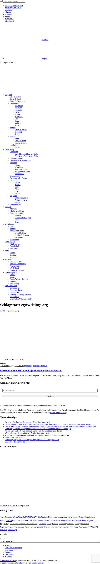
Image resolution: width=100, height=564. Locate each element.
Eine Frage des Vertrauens (15, 442)
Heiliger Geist (65, 520)
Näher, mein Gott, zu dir (14, 437)
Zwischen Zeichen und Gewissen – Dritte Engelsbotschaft (27, 422)
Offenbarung (69, 523)
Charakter (52, 516)
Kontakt (8, 552)
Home (2, 311)
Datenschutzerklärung (58, 412)
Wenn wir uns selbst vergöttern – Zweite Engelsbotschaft (27, 433)
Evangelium (83, 517)
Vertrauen (93, 526)
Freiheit (91, 516)
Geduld (15, 520)
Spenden (8, 556)
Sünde (65, 526)
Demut (60, 516)
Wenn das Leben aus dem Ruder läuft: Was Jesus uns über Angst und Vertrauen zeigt (37, 435)
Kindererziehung (31, 523)
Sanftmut (21, 527)
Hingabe (90, 520)
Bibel (19, 516)
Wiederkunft (12, 529)
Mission (62, 523)
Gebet (9, 520)
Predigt (77, 523)
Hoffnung (4, 523)
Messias (55, 523)
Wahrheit (3, 529)
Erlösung (74, 516)
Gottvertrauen (55, 520)
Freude (2, 520)
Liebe (49, 523)
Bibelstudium (43, 517)
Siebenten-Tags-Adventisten (50, 526)
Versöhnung (83, 526)
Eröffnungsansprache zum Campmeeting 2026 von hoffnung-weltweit (32, 440)
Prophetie (85, 523)
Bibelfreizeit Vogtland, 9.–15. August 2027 (14, 506)
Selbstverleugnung (31, 527)
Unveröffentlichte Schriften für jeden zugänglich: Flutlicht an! (31, 370)
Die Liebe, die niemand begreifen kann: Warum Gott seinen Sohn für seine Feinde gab (38, 429)
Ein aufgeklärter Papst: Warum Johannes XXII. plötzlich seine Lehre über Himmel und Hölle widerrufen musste (48, 424)
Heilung (83, 520)
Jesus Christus (19, 523)
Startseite (8, 545)
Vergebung (73, 526)
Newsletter (9, 554)
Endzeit (66, 516)
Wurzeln (43, 366)
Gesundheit (23, 520)
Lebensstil (42, 523)
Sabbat (14, 526)
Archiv (2, 539)
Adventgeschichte (33, 366)
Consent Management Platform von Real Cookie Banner (22, 563)
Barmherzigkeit (11, 517)
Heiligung (75, 520)
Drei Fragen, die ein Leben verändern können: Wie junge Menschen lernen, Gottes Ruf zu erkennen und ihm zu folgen (50, 426)
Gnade (46, 520)
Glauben (39, 520)
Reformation (5, 526)
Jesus (12, 523)
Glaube (32, 520)
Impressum (9, 550)
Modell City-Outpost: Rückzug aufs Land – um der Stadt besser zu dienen (33, 431)
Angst (2, 516)
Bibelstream (29, 516)
